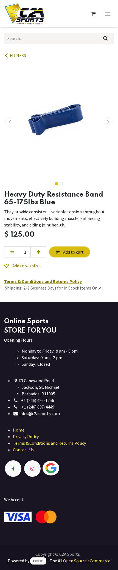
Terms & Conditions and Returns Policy (49, 443)
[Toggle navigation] (108, 13)
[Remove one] (12, 251)
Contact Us (23, 449)
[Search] (105, 38)
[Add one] (38, 251)
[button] (9, 121)
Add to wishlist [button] (26, 265)
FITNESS (18, 55)
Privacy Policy (26, 436)
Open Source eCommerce (86, 560)
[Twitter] (63, 468)
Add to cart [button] (73, 252)
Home (18, 430)
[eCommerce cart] (93, 13)
